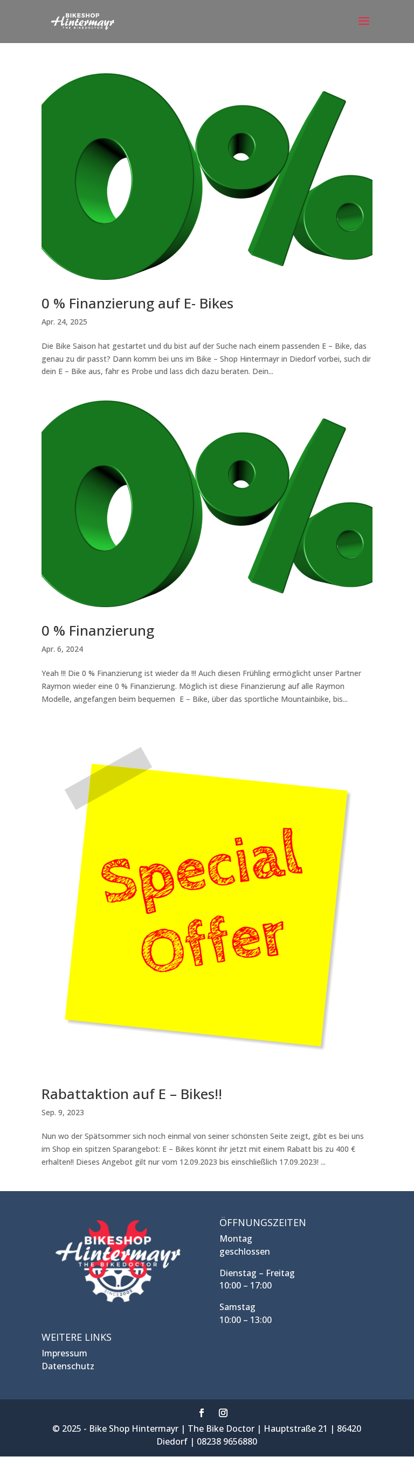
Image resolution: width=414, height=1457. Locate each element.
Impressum (64, 1353)
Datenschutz (68, 1366)
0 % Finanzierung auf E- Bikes (137, 303)
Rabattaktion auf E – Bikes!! (132, 1093)
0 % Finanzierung (98, 630)
